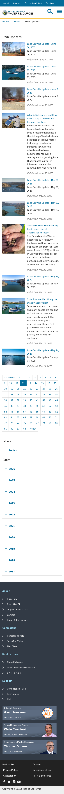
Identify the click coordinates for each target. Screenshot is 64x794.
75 (24, 423)
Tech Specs (13, 693)
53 (56, 405)
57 (24, 411)
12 (23, 383)
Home (5, 21)
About (6, 3)
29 (18, 394)
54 (5, 411)
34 (50, 394)
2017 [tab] (12, 571)
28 (12, 394)
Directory (12, 598)
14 (36, 383)
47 (18, 405)
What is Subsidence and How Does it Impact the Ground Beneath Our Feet (42, 118)
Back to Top (8, 764)
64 (12, 417)
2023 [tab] (12, 503)
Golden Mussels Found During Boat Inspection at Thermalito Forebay (42, 229)
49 (31, 405)
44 (56, 400)
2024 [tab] (12, 491)
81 (5, 428)
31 (31, 394)
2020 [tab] (12, 537)
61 (50, 411)
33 (43, 394)
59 (37, 411)
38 (18, 400)
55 (12, 411)
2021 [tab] (12, 526)
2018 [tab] (12, 560)
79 (50, 423)
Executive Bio (14, 604)
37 (12, 400)
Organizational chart (18, 609)
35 (56, 394)
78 (43, 423)
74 (18, 423)
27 (5, 394)
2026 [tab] (12, 469)
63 (5, 417)
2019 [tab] (12, 549)
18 (5, 388)
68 (37, 417)
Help (9, 699)
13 (29, 383)
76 (31, 423)
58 (31, 411)
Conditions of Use (16, 688)
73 (12, 423)
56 (18, 411)
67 (31, 417)
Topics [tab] (13, 450)
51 (43, 405)
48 (24, 405)
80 (56, 423)
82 (12, 428)
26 (56, 388)
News (17, 21)
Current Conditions (33, 3)
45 (5, 405)
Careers (11, 614)
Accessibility (9, 775)
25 (50, 388)
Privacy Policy (10, 769)
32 (37, 394)
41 (37, 400)
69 (43, 417)
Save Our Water (15, 641)
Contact (17, 3)
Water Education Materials (21, 667)
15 (42, 383)
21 (24, 388)
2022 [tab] (12, 514)
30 (24, 394)
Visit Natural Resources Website (15, 734)
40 (31, 400)
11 (17, 383)
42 (43, 400)
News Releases (15, 662)
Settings (50, 3)
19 (12, 388)
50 (37, 405)
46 (12, 405)
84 (24, 428)
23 (37, 388)
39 (24, 400)
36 (5, 400)
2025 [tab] (12, 480)
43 (50, 400)
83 (18, 428)
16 (49, 383)
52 (50, 405)
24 (43, 388)
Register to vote (15, 635)
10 (10, 383)
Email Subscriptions (17, 620)
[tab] (32, 450)
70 (50, 417)
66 (24, 417)
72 (5, 423)
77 (37, 423)
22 (31, 388)
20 (18, 388)
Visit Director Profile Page (13, 751)
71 (56, 417)
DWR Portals (14, 672)
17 (55, 383)
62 (56, 411)
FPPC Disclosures (42, 775)
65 (18, 417)
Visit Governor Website (12, 717)
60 (43, 411)
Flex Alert (12, 646)
